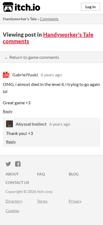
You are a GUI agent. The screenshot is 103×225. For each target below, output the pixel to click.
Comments (49, 18)
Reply (7, 111)
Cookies (12, 210)
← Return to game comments (31, 57)
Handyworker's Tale (20, 18)
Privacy (75, 201)
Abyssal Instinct (31, 123)
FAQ (41, 174)
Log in (90, 6)
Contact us (17, 182)
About (12, 174)
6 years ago (51, 74)
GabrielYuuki (25, 74)
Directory (13, 201)
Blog (74, 174)
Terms (42, 201)
